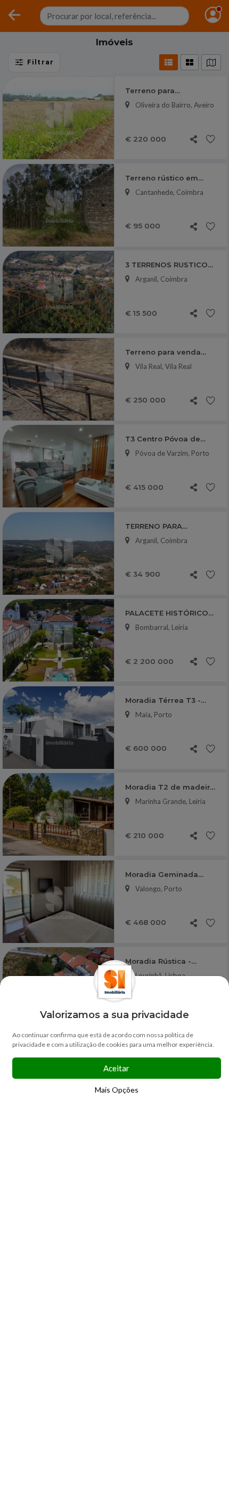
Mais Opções (116, 1089)
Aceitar (116, 1068)
